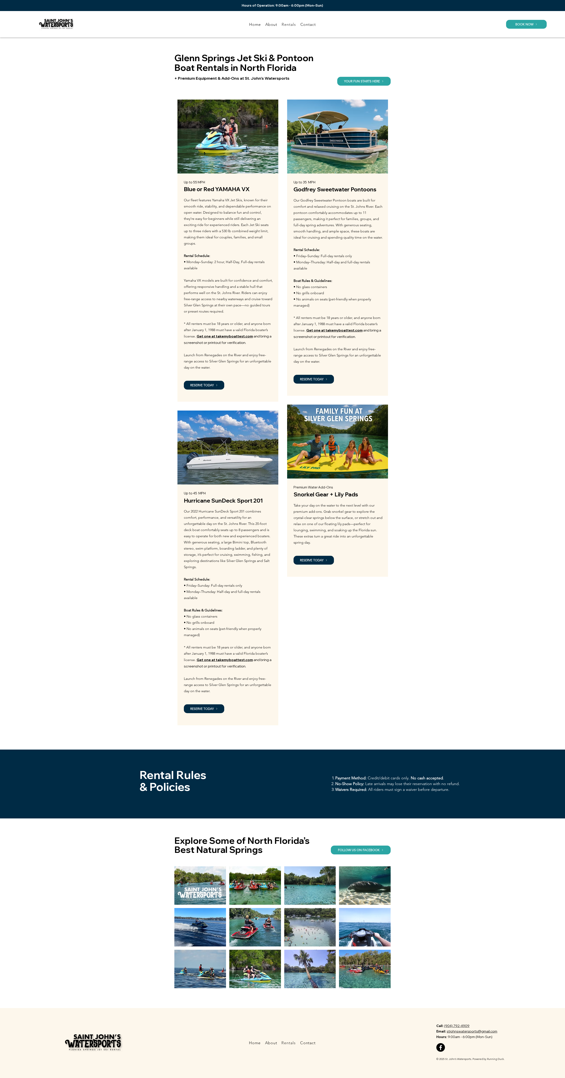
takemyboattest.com (234, 336)
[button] (526, 24)
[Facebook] (440, 1047)
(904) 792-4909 (456, 1026)
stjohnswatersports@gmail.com (472, 1031)
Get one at (206, 336)
